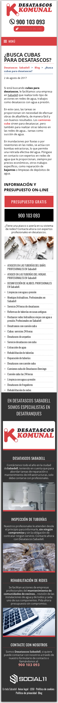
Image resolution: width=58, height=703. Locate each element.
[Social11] (29, 678)
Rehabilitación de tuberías (20, 353)
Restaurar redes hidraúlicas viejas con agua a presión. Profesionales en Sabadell (29, 319)
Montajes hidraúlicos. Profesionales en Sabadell (26, 299)
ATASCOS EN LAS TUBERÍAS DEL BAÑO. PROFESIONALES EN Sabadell (26, 267)
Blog (37, 67)
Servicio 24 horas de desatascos (23, 306)
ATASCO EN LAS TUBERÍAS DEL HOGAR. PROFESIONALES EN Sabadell (26, 276)
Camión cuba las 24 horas (20, 374)
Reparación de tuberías (18, 358)
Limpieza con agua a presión (21, 379)
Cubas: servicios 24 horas (20, 331)
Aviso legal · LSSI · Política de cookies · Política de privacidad (35, 691)
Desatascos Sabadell (17, 67)
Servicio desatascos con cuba (21, 342)
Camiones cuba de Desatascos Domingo (26, 369)
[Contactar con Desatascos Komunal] (29, 636)
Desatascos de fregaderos (20, 385)
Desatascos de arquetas (19, 337)
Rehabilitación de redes (19, 390)
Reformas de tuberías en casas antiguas (26, 312)
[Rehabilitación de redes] (29, 571)
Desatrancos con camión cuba (22, 326)
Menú (12, 41)
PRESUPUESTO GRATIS (29, 202)
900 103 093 (30, 21)
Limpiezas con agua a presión (21, 292)
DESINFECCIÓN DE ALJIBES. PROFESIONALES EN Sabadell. (29, 285)
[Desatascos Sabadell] (29, 13)
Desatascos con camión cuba (21, 363)
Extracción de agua (16, 347)
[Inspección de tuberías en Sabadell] (29, 510)
